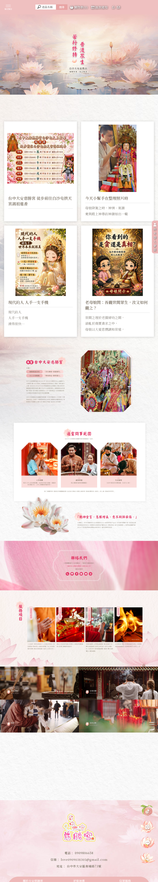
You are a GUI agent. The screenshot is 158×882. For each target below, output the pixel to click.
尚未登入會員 (154, 239)
